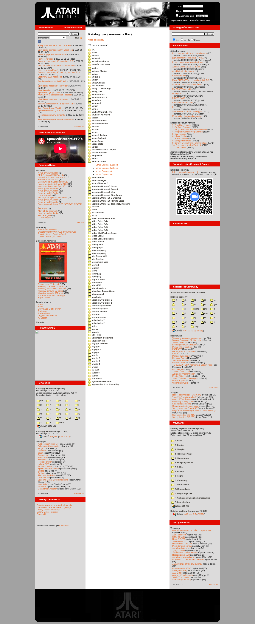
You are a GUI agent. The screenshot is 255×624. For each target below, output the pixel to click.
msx (206, 313)
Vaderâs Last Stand (101, 65)
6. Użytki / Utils (179, 136)
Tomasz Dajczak (180, 342)
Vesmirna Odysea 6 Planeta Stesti (107, 201)
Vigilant (95, 268)
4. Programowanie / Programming (187, 132)
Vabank (95, 55)
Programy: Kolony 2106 (183, 401)
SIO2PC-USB (178, 537)
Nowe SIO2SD (179, 539)
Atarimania (42, 311)
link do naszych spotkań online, (186, 172)
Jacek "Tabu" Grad (181, 371)
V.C (93, 50)
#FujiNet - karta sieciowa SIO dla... (188, 85)
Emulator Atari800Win (47, 229)
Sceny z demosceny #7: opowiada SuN (56, 61)
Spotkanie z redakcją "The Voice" (53, 86)
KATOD (175, 354)
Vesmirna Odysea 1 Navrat (104, 186)
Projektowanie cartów (182, 546)
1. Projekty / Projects (181, 125)
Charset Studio (179, 76)
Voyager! (95, 352)
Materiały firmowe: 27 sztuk (50, 291)
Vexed (94, 209)
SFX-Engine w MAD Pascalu (51, 175)
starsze (80, 222)
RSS (77, 38)
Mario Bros (43, 457)
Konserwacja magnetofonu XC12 (53, 186)
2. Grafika (179, 445)
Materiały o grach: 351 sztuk (51, 293)
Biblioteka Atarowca (46, 241)
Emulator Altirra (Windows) (50, 236)
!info (196, 309)
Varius (94, 109)
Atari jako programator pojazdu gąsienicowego (193, 530)
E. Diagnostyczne (183, 493)
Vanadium (96, 100)
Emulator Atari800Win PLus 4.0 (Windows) (57, 232)
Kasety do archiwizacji (182, 102)
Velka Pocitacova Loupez (103, 150)
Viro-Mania (96, 282)
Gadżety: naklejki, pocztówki (185, 406)
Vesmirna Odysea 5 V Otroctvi (106, 198)
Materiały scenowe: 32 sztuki (51, 286)
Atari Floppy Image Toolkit (50, 108)
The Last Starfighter (47, 475)
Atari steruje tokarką (181, 579)
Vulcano (95, 373)
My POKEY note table (182, 89)
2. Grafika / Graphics (181, 127)
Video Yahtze (97, 241)
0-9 (41, 400)
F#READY (177, 349)
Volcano (95, 314)
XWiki (40, 306)
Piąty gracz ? (178, 93)
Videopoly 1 (97, 247)
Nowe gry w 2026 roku (48, 173)
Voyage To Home (99, 343)
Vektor (94, 147)
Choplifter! (42, 451)
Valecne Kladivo (99, 71)
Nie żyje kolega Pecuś (48, 70)
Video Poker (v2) (99, 224)
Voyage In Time (99, 341)
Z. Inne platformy (183, 502)
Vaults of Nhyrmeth (101, 115)
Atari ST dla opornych (47, 211)
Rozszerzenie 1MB (181, 555)
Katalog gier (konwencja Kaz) (50, 388)
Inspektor (42, 486)
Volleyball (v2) (98, 323)
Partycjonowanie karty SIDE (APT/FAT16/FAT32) (60, 204)
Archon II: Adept (45, 466)
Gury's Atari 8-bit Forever (49, 309)
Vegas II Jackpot (99, 135)
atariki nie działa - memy (183, 71)
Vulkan (94, 376)
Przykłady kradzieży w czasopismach (189, 53)
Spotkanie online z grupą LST (51, 110)
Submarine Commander (48, 446)
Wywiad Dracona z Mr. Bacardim (187, 340)
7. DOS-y (178, 467)
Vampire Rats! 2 (99, 97)
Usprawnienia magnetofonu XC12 (53, 182)
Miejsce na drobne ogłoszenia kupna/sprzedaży (194, 410)
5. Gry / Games (179, 134)
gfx (215, 304)
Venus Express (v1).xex (107, 165)
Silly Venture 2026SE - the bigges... (188, 111)
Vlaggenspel (97, 294)
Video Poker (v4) (99, 230)
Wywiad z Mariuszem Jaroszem (186, 338)
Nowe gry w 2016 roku (48, 200)
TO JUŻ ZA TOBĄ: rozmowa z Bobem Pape (192, 365)
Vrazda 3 (95, 361)
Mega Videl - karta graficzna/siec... (188, 116)
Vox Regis (96, 335)
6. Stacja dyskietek (183, 462)
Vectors (95, 126)
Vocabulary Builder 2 (101, 303)
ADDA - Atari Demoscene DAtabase (187, 292)
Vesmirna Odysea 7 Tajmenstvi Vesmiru (110, 204)
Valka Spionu (97, 85)
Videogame (97, 244)
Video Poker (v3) (99, 227)
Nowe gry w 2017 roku (48, 193)
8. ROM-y (179, 471)
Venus (94, 158)
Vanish (94, 106)
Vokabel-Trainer (99, 312)
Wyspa (41, 471)
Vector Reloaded (99, 123)
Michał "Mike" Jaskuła (182, 347)
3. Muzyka (179, 449)
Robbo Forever (45, 462)
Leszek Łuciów (179, 363)
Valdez (94, 68)
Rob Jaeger (177, 369)
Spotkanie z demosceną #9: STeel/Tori (55, 50)
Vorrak (94, 329)
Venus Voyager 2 (99, 183)
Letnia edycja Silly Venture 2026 (52, 54)
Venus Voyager (98, 180)
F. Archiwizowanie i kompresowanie (192, 498)
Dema (197, 40)
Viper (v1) (96, 274)
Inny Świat (42, 484)
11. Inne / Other (179, 147)
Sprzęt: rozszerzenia (181, 404)
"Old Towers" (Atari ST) (48, 444)
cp (214, 300)
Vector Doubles (99, 120)
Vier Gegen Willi (99, 256)
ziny (196, 326)
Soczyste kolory (179, 570)
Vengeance (96, 155)
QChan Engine (44, 218)
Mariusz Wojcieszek (181, 356)
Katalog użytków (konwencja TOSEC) (188, 511)
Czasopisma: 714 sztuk (48, 284)
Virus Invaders (98, 288)
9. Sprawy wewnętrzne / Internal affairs (190, 143)
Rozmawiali (176, 336)
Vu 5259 (95, 370)
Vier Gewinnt (97, 259)
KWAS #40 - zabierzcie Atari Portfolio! (55, 95)
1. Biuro (178, 440)
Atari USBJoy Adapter (182, 399)
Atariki (40, 304)
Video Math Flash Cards (103, 218)
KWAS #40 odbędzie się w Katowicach (55, 119)
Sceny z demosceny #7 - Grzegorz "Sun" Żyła (59, 72)
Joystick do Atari (179, 548)
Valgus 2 (95, 77)
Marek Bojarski (179, 380)
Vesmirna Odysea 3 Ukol (103, 192)
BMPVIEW (42, 209)
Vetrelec (95, 207)
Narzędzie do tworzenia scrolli (51, 177)
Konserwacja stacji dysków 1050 (53, 184)
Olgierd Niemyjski (180, 383)
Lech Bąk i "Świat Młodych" (184, 345)
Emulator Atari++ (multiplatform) (52, 234)
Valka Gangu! (98, 83)
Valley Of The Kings (101, 88)
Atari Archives (44, 313)
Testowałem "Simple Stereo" (185, 553)
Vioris (94, 271)
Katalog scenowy (178, 297)
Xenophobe (43, 459)
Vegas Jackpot (98, 138)
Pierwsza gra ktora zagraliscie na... (188, 62)
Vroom (94, 367)
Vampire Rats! (98, 94)
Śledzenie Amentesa (181, 360)
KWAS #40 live (44, 90)
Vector (94, 118)
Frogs (40, 448)
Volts (94, 326)
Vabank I (95, 58)
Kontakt (40, 322)
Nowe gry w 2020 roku (48, 188)
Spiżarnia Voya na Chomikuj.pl (51, 295)
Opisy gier (41, 442)
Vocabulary (96, 297)
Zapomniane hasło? (180, 20)
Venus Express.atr (104, 171)
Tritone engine (44, 215)
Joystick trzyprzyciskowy (184, 557)
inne (61, 422)
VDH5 (94, 52)
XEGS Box (177, 573)
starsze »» (79, 126)
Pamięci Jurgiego (45, 59)
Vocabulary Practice (101, 306)
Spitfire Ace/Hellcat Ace (48, 468)
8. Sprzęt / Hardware (181, 141)
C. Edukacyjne (181, 485)
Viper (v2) (96, 276)
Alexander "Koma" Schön (183, 374)
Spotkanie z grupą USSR (49, 92)
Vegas (94, 132)
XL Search (42, 318)
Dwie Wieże (43, 477)
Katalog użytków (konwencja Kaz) (187, 428)
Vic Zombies (97, 212)
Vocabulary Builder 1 (101, 300)
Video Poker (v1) (99, 221)
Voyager (95, 346)
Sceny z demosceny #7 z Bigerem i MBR (56, 104)
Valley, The (96, 91)
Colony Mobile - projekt (47, 512)
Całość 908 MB (182, 506)
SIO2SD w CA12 (179, 541)
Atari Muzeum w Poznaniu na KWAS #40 (56, 65)
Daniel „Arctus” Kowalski (183, 351)
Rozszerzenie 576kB (181, 568)
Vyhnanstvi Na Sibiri (101, 381)
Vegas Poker (97, 141)
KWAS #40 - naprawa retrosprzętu (53, 99)
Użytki (187, 40)
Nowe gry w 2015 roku (48, 202)
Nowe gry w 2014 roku (48, 213)
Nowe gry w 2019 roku (48, 191)
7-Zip (61, 437)
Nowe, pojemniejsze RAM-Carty (186, 395)
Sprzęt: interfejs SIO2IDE (183, 415)
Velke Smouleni (99, 153)
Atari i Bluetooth (179, 535)
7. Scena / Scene (180, 138)
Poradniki (40, 170)
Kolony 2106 (43, 464)
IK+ (173, 107)
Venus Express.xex (104, 174)
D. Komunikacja (182, 489)
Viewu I (95, 265)
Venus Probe (97, 177)
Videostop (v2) (98, 253)
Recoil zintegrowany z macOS (51, 115)
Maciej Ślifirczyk (179, 376)
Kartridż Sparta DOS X (48, 179)
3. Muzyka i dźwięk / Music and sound (189, 129)
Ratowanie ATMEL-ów (182, 544)
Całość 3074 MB (48, 426)
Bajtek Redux (44, 297)
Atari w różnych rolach (182, 575)
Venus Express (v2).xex (107, 168)
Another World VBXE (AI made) (186, 67)
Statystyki (41, 514)
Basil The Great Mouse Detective (53, 480)
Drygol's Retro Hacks (47, 315)
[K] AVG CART (178, 98)
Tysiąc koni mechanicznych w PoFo (54, 45)
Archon (41, 473)
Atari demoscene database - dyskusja (54, 507)
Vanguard (96, 103)
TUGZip (67, 437)
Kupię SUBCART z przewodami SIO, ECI (190, 80)
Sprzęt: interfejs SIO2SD (183, 417)
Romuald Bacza (179, 358)
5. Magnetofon (181, 458)
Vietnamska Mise (99, 262)
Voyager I (96, 349)
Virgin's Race (98, 279)
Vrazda (94, 355)
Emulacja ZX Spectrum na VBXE (52, 197)
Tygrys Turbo (178, 550)
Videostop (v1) (98, 250)
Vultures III (96, 378)
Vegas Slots (97, 144)
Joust (40, 453)
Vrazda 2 (95, 358)
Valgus (94, 74)
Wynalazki (175, 528)
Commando (43, 455)
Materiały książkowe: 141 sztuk (52, 289)
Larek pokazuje (45, 195)
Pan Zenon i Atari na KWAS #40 (52, 81)
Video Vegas (97, 236)
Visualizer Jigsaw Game (103, 291)
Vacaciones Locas (100, 61)
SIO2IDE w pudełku (181, 577)
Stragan (174, 392)
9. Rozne (178, 476)
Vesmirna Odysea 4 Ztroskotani (106, 195)
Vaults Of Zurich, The (101, 112)
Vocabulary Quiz (99, 309)
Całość (45, 436)
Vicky (94, 215)
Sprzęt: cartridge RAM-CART (185, 408)
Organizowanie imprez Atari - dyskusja (54, 505)
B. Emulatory (180, 480)
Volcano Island (98, 317)
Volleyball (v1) (98, 320)
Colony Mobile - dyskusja (48, 510)
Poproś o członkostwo (200, 20)
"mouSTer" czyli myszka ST (185, 397)
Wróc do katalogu (96, 40)
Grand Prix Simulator (47, 489)
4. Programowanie (183, 454)
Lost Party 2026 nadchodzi (50, 77)
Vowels (95, 332)
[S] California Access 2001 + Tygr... (188, 58)
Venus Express (98, 161)
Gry (177, 40)
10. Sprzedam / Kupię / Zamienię (187, 145)
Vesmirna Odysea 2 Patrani (104, 189)
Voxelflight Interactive (102, 338)
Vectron (95, 129)
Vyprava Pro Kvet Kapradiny (105, 384)
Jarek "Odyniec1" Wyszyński (185, 378)
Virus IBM (96, 285)
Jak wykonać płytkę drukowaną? (187, 564)
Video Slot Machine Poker (104, 233)
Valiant (94, 80)
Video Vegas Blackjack (102, 239)
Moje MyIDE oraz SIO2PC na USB (187, 559)
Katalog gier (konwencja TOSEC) (52, 431)
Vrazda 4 (95, 364)
